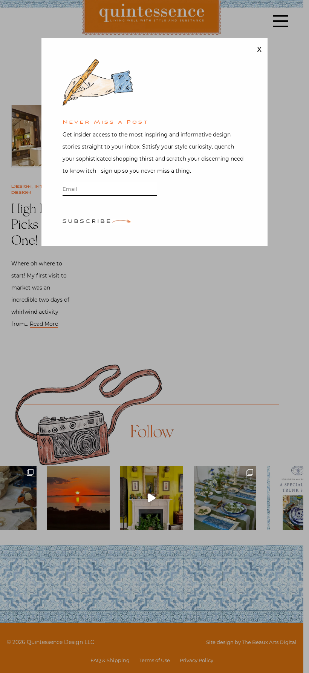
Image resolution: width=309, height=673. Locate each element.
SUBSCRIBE (87, 222)
